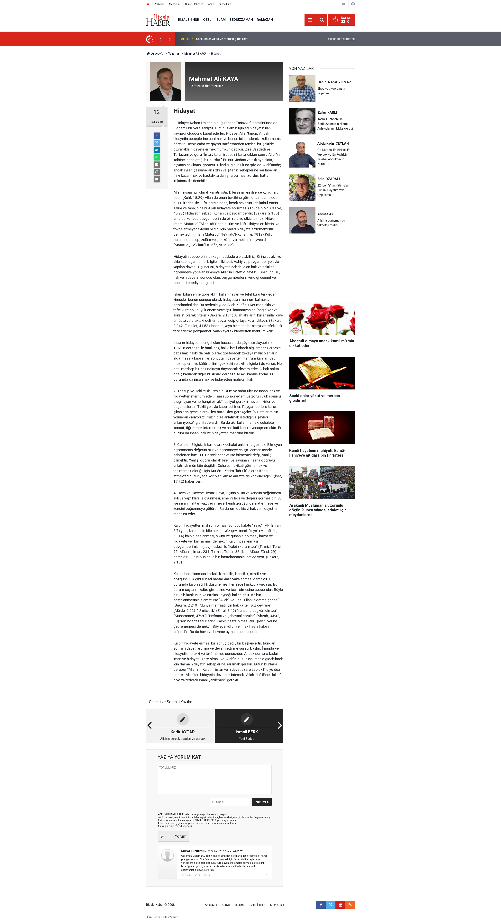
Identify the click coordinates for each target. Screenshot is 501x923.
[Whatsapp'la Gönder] (157, 157)
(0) (199, 875)
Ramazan (265, 20)
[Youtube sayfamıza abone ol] (340, 905)
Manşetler (174, 4)
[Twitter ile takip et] (330, 905)
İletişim (239, 905)
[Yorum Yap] (157, 179)
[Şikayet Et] (266, 875)
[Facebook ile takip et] (321, 905)
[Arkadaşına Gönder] (157, 164)
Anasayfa (211, 905)
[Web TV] (343, 4)
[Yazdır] (157, 172)
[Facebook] (157, 136)
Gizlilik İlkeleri (257, 905)
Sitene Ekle (225, 4)
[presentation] (160, 39)
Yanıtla (188, 875)
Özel (207, 20)
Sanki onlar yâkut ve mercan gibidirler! (222, 39)
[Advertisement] (127, 114)
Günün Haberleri (194, 4)
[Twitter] (157, 143)
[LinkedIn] (157, 150)
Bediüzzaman (241, 20)
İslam (220, 20)
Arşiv (211, 4)
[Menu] (310, 20)
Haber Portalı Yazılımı (166, 917)
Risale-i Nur (188, 20)
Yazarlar (159, 4)
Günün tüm (341, 39)
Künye (226, 905)
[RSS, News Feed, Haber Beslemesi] (350, 905)
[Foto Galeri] (353, 4)
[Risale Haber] (158, 19)
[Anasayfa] (148, 4)
